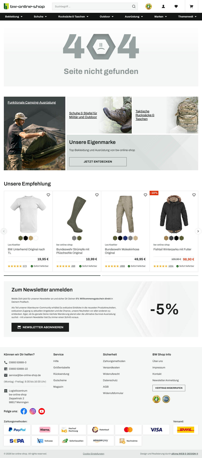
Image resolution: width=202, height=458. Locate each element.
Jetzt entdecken (98, 161)
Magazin (58, 386)
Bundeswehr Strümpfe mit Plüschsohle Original (72, 251)
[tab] (52, 275)
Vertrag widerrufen (169, 388)
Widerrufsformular (113, 393)
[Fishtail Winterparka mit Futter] (173, 214)
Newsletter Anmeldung (165, 380)
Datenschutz (110, 380)
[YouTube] (41, 411)
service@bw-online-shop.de (25, 375)
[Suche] (134, 6)
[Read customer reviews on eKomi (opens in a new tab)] (148, 6)
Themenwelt (185, 16)
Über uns (157, 361)
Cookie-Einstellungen (93, 454)
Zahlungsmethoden (114, 361)
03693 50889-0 (17, 362)
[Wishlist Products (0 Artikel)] (176, 6)
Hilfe (56, 361)
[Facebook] (24, 411)
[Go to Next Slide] (198, 231)
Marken (158, 16)
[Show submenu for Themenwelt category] (196, 17)
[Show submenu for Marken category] (166, 17)
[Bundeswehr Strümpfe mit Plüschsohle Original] (76, 214)
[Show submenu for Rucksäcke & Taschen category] (87, 17)
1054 (170, 266)
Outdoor (105, 16)
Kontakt (156, 374)
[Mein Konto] (163, 6)
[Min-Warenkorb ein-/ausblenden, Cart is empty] (191, 6)
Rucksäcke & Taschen (71, 16)
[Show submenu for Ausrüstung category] (142, 17)
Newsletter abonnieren (43, 327)
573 (25, 266)
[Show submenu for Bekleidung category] (21, 17)
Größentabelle (61, 367)
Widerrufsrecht (111, 374)
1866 (122, 266)
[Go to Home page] (26, 6)
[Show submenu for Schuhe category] (46, 17)
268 (73, 266)
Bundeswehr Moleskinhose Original (122, 251)
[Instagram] (33, 411)
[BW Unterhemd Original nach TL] (28, 214)
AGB (106, 386)
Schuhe (38, 16)
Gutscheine (60, 380)
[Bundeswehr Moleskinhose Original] (125, 214)
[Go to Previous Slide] (4, 231)
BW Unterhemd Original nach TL (26, 251)
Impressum (158, 367)
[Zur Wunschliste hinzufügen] (48, 195)
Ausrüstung (132, 16)
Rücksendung (61, 374)
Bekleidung (12, 16)
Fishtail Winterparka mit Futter (172, 249)
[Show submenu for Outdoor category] (112, 17)
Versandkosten (111, 367)
